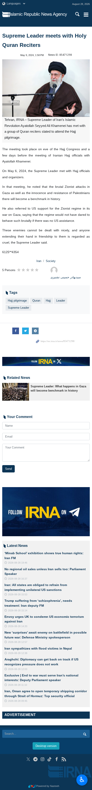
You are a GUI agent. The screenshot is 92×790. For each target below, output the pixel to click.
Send (8, 468)
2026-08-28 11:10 (17, 685)
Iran (38, 261)
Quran (36, 300)
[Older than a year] (15, 392)
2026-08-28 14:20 (17, 626)
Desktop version (46, 746)
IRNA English (38, 14)
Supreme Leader (18, 307)
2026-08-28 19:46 (17, 562)
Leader (60, 300)
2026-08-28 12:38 (17, 653)
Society (51, 261)
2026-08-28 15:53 (17, 594)
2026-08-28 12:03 (17, 669)
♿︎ (82, 780)
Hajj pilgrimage (17, 300)
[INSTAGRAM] (43, 759)
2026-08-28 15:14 (17, 610)
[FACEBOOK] (57, 759)
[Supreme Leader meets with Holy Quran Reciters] (46, 88)
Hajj (48, 300)
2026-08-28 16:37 (17, 578)
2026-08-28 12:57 (17, 642)
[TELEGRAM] (35, 759)
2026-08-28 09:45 (17, 701)
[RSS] (64, 759)
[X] (28, 759)
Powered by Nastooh (47, 786)
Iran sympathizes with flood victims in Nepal (38, 648)
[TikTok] (50, 759)
